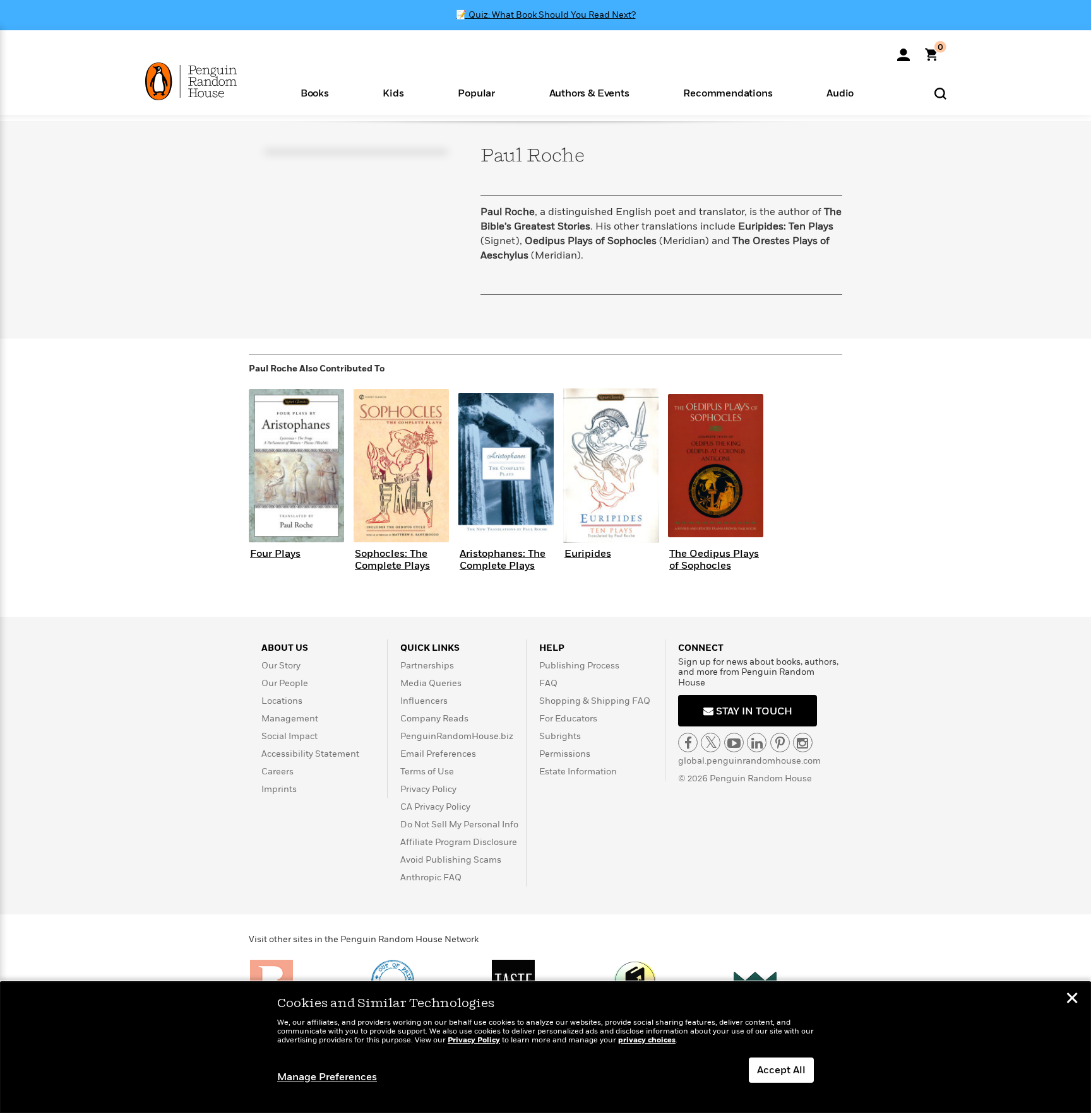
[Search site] (940, 93)
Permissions (564, 754)
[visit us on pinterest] (780, 742)
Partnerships (427, 666)
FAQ (548, 683)
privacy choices (647, 1040)
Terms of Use (427, 772)
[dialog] (545, 1047)
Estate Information (578, 772)
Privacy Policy (428, 789)
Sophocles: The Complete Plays (392, 560)
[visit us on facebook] (688, 742)
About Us (284, 648)
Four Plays (275, 554)
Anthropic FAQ (431, 877)
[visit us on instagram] (803, 742)
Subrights (560, 736)
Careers (277, 772)
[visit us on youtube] (734, 742)
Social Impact (289, 736)
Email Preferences (438, 754)
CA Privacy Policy (435, 807)
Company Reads (434, 719)
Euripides (587, 554)
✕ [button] (1072, 999)
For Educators (568, 719)
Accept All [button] (781, 1070)
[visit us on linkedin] (756, 742)
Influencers (424, 701)
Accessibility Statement (310, 754)
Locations (281, 701)
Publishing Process (579, 666)
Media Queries (431, 683)
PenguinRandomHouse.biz (456, 736)
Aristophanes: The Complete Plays (503, 560)
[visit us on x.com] (710, 742)
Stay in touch (752, 711)
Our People (284, 683)
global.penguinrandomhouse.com (749, 761)
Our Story (281, 666)
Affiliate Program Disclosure (458, 842)
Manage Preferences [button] (327, 1077)
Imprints (279, 789)
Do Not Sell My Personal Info (459, 824)
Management (289, 719)
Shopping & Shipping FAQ (594, 701)
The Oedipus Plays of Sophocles (714, 560)
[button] (314, 92)
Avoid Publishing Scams (450, 860)
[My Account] (903, 50)
